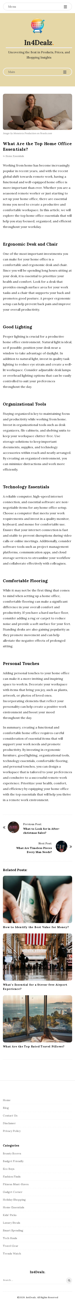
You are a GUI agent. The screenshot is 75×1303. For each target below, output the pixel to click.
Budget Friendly (13, 1161)
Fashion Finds (12, 1176)
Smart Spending (13, 1230)
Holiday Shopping (14, 1199)
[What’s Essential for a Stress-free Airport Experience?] (37, 957)
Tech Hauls (10, 1238)
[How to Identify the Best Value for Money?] (37, 899)
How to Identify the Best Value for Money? (36, 927)
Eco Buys (8, 1169)
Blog (6, 1108)
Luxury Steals (11, 1222)
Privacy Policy (12, 1131)
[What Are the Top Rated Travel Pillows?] (37, 1018)
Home (7, 1100)
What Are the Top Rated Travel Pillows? (33, 1046)
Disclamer (9, 1123)
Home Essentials (15, 156)
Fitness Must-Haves (16, 1184)
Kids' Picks (10, 1215)
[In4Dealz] (37, 25)
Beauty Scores (12, 1153)
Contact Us (10, 1115)
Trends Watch (12, 1253)
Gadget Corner (12, 1192)
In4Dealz (38, 42)
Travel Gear (10, 1246)
